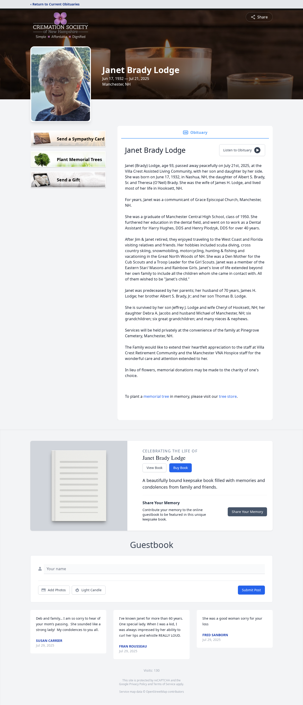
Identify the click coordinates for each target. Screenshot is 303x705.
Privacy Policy (138, 684)
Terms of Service (164, 684)
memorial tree (156, 396)
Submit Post (251, 590)
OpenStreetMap (156, 692)
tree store (228, 396)
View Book (154, 467)
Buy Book (180, 467)
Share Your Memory (247, 511)
